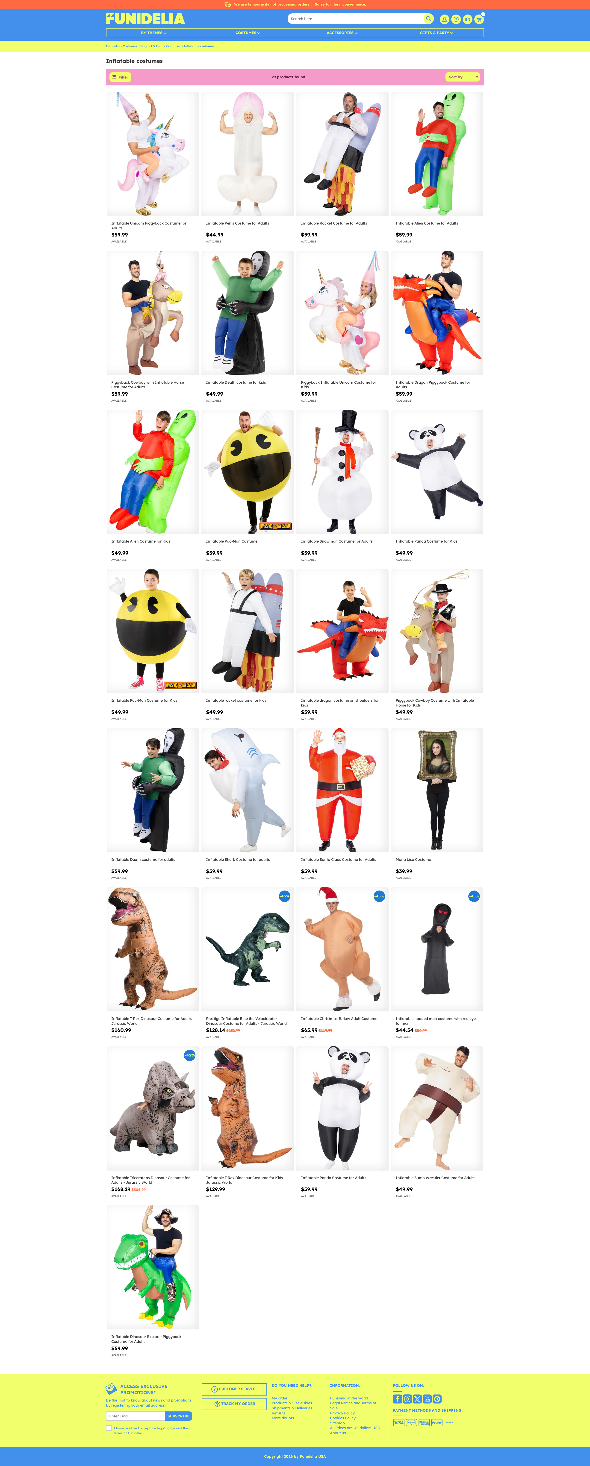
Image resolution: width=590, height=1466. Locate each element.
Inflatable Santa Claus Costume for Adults (338, 859)
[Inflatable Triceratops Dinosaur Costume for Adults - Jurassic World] (153, 1108)
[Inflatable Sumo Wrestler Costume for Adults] (437, 1108)
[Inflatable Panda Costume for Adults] (342, 1108)
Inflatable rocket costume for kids (236, 700)
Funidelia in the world (349, 1398)
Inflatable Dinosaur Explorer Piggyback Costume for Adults (146, 1339)
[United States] (397, 1399)
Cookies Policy (343, 1418)
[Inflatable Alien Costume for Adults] (437, 154)
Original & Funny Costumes (160, 46)
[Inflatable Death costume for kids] (247, 313)
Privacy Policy (342, 1413)
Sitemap (337, 1423)
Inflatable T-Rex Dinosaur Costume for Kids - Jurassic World (245, 1180)
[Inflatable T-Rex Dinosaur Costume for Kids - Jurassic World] (247, 1108)
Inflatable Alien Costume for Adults (427, 223)
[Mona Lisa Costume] (437, 790)
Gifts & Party (434, 33)
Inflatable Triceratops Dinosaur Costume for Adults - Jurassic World (150, 1180)
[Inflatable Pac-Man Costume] (247, 472)
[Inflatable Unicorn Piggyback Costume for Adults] (153, 154)
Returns (279, 1413)
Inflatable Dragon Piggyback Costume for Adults (433, 384)
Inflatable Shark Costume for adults (238, 859)
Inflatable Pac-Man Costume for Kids (144, 700)
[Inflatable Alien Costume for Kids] (153, 472)
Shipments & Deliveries (292, 1408)
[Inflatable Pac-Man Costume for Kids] (153, 631)
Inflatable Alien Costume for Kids (140, 541)
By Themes (151, 33)
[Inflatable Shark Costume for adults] (247, 790)
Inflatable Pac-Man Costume (231, 541)
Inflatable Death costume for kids (236, 382)
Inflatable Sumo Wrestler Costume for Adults (435, 1177)
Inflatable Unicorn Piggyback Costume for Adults (148, 225)
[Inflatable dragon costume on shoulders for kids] (342, 631)
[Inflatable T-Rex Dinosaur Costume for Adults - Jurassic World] (153, 949)
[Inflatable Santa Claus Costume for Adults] (342, 790)
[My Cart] (479, 19)
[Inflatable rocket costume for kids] (247, 631)
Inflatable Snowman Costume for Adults (337, 541)
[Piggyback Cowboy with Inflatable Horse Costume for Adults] (153, 313)
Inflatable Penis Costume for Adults (237, 223)
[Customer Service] (456, 19)
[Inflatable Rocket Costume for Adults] (342, 154)
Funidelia (113, 46)
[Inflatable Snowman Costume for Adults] (342, 472)
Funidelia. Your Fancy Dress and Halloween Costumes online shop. (145, 18)
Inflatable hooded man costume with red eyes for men (437, 1021)
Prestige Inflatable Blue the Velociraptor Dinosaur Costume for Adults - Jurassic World (246, 1021)
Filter (123, 77)
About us (338, 1433)
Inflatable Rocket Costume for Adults (334, 223)
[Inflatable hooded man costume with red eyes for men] (437, 949)
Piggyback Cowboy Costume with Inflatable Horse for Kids (435, 702)
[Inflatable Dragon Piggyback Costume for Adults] (437, 313)
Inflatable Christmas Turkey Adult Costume (339, 1018)
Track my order (237, 1404)
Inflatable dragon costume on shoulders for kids (340, 702)
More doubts (283, 1418)
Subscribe (178, 1416)
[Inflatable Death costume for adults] (153, 790)
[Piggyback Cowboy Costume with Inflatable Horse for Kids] (437, 631)
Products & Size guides (292, 1403)
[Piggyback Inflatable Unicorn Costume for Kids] (342, 313)
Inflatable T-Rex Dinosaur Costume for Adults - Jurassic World (152, 1021)
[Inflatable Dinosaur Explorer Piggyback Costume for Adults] (153, 1267)
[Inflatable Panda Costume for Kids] (437, 472)
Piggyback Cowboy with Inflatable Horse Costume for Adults (147, 384)
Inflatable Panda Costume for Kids (426, 541)
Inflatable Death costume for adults (143, 859)
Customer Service (238, 1389)
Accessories (340, 33)
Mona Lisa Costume (413, 859)
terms (118, 1433)
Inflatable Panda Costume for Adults (333, 1177)
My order (279, 1398)
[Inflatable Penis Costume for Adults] (247, 154)
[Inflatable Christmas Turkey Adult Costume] (342, 949)
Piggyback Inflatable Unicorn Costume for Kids (338, 384)
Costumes (246, 33)
